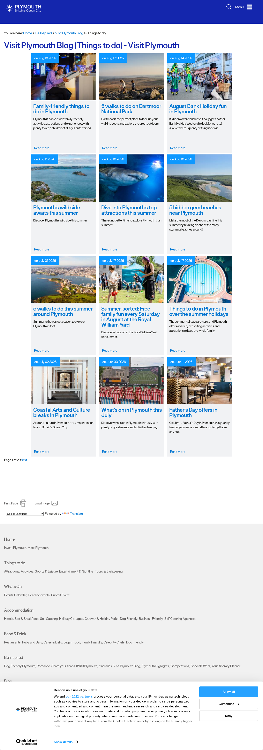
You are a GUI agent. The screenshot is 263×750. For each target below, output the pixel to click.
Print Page (11, 497)
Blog (8, 675)
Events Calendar (15, 589)
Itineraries (105, 660)
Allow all (229, 691)
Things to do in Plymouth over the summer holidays (198, 305)
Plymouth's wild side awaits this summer (56, 204)
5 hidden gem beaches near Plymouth (195, 204)
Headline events (39, 589)
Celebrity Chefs (114, 636)
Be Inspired (13, 651)
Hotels (8, 612)
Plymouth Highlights (155, 660)
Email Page (42, 497)
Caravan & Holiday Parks (102, 612)
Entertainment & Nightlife (76, 565)
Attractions (11, 565)
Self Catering (49, 612)
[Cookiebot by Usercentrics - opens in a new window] (27, 742)
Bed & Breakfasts (27, 612)
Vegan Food (71, 636)
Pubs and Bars (32, 636)
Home (27, 27)
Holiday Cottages (71, 612)
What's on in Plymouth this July (131, 406)
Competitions (180, 660)
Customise (226, 704)
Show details (63, 742)
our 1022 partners (79, 696)
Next (24, 454)
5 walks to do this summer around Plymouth (63, 305)
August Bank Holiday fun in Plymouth (198, 102)
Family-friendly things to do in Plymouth (61, 102)
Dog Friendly (128, 612)
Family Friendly (92, 636)
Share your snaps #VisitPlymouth (74, 660)
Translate (76, 509)
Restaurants (12, 636)
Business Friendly (151, 612)
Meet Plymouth (38, 541)
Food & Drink (15, 627)
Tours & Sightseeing (109, 565)
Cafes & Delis (53, 636)
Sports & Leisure (46, 565)
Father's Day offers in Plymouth (193, 406)
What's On (13, 580)
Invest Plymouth (15, 541)
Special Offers (200, 660)
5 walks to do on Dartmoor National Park (131, 102)
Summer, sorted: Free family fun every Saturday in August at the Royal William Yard (130, 310)
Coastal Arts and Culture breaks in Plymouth (61, 406)
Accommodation (18, 604)
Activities (27, 565)
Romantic (43, 660)
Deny (228, 716)
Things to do (14, 556)
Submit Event (60, 589)
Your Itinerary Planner (226, 660)
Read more (41, 141)
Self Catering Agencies (180, 612)
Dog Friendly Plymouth (19, 660)
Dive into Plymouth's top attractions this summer (129, 204)
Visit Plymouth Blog (126, 660)
